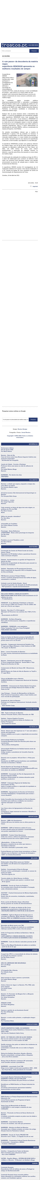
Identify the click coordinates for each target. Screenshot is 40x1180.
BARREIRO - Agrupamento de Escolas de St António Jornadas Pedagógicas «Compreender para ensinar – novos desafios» (18, 793)
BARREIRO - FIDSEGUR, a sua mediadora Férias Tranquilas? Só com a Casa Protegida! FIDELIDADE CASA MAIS (15, 628)
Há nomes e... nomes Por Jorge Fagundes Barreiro (7, 501)
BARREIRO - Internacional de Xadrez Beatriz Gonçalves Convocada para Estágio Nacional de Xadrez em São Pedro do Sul (18, 687)
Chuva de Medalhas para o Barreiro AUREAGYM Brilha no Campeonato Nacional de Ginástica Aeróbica (19, 680)
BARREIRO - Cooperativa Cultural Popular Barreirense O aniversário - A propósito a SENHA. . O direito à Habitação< (18, 1142)
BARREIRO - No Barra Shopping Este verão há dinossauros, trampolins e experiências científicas (18, 620)
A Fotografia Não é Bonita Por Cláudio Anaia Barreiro (9, 972)
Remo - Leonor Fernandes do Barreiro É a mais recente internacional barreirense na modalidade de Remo (19, 653)
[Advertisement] (20, 21)
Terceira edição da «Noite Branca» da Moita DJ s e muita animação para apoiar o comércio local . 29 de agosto (17, 880)
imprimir (35, 186)
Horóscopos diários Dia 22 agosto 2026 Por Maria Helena (7, 449)
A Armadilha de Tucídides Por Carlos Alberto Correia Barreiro (9, 525)
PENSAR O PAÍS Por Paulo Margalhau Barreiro (7, 1004)
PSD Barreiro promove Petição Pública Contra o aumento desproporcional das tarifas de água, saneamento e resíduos (18, 577)
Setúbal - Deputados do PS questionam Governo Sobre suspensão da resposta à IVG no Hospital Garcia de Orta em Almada (18, 570)
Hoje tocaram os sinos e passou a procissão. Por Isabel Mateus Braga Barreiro (15, 979)
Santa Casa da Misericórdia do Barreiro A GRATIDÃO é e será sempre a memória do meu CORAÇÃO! (16, 1107)
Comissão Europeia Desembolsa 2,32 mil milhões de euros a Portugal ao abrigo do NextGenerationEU (17, 1169)
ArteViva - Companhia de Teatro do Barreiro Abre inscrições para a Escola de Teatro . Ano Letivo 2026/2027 (15, 1152)
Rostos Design (22, 429)
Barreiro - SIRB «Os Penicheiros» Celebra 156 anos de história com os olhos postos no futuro (18, 822)
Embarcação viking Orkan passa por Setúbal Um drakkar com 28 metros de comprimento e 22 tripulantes (16, 863)
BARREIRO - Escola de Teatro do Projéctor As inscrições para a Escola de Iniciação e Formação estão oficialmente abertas (18, 887)
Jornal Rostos (25, 432)
